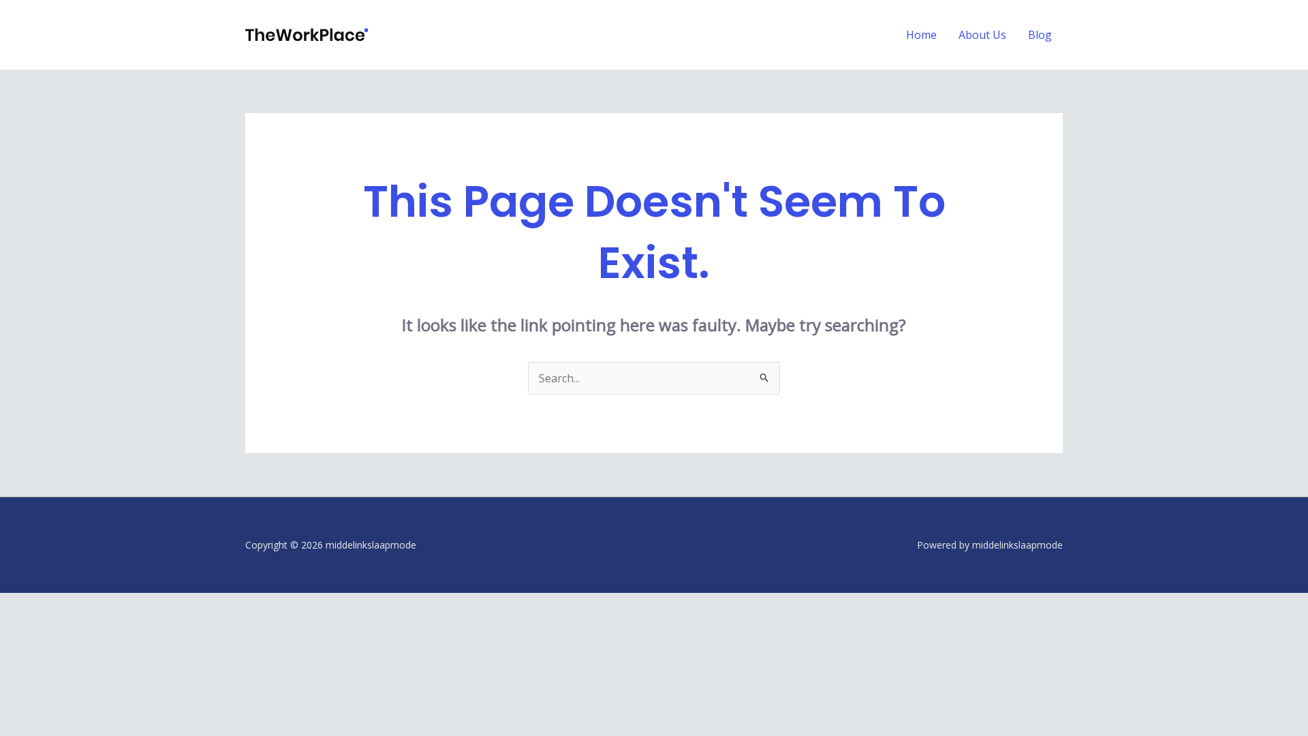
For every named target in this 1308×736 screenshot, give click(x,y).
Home (921, 34)
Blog (1040, 34)
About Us (982, 34)
